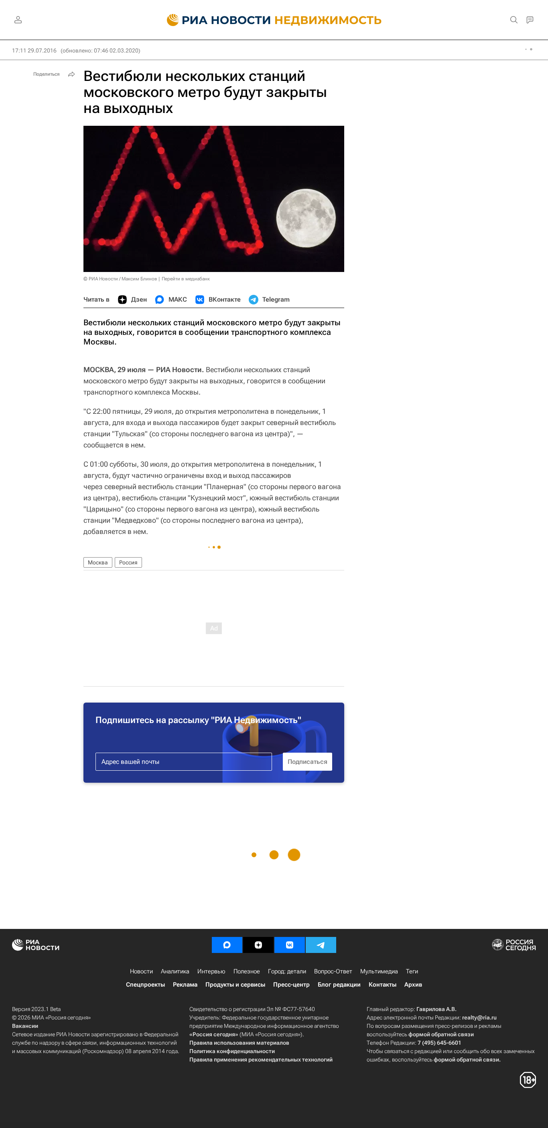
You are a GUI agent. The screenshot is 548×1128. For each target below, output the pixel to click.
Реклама (185, 984)
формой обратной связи (441, 1034)
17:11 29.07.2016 (34, 50)
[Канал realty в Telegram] (321, 945)
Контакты (382, 984)
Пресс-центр (291, 984)
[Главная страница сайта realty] (274, 20)
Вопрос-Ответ (333, 971)
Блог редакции (339, 984)
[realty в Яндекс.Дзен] (258, 945)
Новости (141, 971)
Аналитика (175, 971)
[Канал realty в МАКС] (227, 945)
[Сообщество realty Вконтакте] (289, 945)
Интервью (211, 971)
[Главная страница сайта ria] (214, 20)
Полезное (246, 971)
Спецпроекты (145, 984)
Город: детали (287, 971)
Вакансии (25, 1026)
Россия (128, 562)
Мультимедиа (379, 971)
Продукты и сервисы (235, 984)
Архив (413, 984)
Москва (98, 562)
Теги (412, 971)
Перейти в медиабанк (186, 279)
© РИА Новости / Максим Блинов (120, 279)
